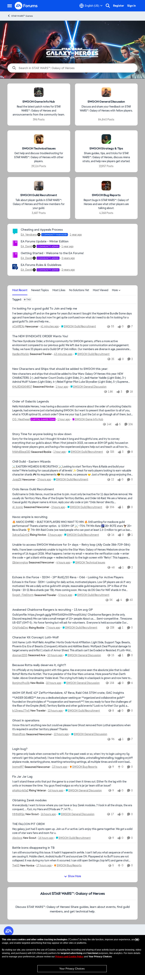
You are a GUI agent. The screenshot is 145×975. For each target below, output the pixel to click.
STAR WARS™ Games (22, 15)
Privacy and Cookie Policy (69, 956)
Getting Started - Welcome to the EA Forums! (52, 253)
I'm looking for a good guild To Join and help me (44, 308)
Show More (74, 876)
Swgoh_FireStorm (23, 595)
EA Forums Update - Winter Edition (45, 241)
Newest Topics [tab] (40, 290)
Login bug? (19, 749)
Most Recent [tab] (19, 290)
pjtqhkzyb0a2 (20, 790)
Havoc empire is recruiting (29, 517)
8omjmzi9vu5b (21, 683)
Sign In (131, 5)
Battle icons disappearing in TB (33, 848)
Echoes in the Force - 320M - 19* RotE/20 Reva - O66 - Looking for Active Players (67, 577)
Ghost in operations (25, 720)
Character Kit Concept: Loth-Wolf (35, 637)
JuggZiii (17, 479)
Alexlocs (17, 838)
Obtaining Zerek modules (29, 800)
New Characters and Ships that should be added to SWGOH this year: (60, 369)
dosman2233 (19, 655)
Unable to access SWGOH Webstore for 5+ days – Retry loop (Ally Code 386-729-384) (71, 545)
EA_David (26, 246)
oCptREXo (18, 326)
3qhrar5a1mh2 (20, 535)
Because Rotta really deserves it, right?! (39, 665)
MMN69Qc (18, 814)
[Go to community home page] (26, 5)
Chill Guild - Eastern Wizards (31, 462)
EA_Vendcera (29, 234)
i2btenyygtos (20, 562)
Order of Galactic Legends (30, 401)
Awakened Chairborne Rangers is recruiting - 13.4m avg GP (52, 610)
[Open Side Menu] (9, 6)
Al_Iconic (17, 507)
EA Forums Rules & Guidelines (41, 265)
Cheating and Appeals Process (42, 230)
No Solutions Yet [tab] (79, 290)
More (115, 290)
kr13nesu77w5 (21, 710)
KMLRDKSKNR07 (22, 386)
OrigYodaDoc (20, 627)
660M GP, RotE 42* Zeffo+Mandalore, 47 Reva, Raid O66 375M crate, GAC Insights (68, 693)
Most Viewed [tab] (100, 290)
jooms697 (18, 766)
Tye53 (15, 865)
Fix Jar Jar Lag (22, 777)
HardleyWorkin (20, 354)
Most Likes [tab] (58, 290)
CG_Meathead (21, 419)
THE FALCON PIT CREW (28, 824)
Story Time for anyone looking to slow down (42, 434)
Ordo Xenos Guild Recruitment (33, 489)
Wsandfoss (18, 734)
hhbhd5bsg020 (21, 451)
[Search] (108, 5)
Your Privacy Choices (72, 968)
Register (118, 5)
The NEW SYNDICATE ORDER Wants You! (40, 336)
